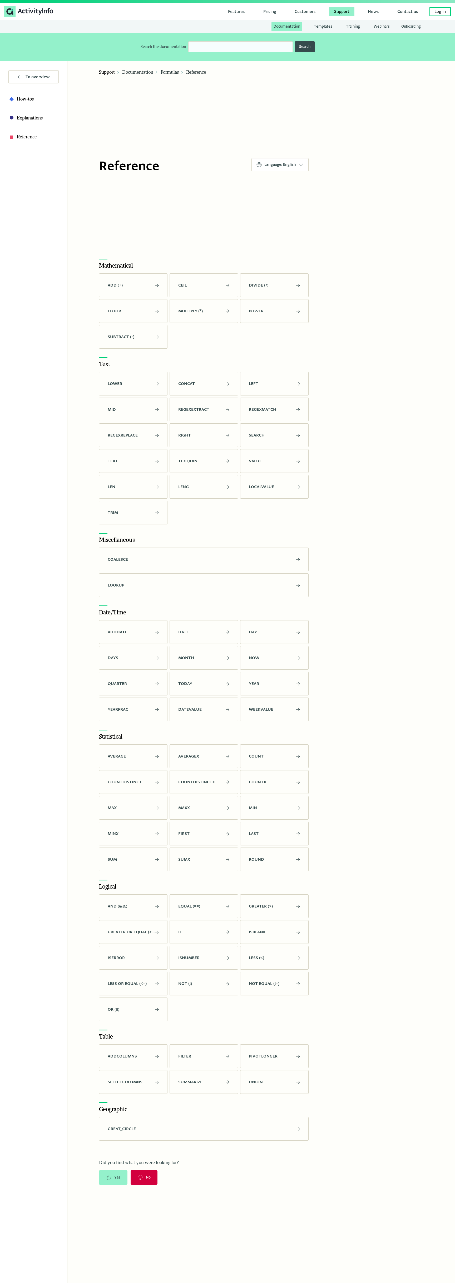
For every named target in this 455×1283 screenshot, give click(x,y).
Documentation (137, 72)
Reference (196, 72)
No (148, 1177)
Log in (440, 11)
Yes (117, 1177)
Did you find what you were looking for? (139, 1162)
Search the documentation (163, 46)
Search (304, 46)
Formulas (170, 72)
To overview (38, 76)
